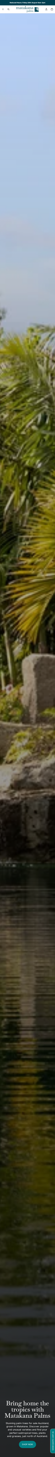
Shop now (27, 1444)
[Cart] (52, 9)
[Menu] (3, 9)
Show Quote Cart (53, 1440)
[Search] (8, 9)
